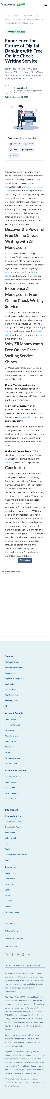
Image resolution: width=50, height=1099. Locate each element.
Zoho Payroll (10, 838)
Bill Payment (18, 605)
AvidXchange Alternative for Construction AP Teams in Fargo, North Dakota (24, 601)
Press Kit (9, 906)
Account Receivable (13, 667)
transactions (26, 417)
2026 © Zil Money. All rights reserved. (22, 965)
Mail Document (11, 695)
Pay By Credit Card (21, 584)
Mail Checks (10, 747)
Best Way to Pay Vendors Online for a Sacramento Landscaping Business (21, 622)
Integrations (10, 673)
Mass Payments (12, 736)
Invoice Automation (13, 758)
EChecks (9, 752)
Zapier (8, 849)
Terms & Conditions (14, 938)
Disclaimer (10, 923)
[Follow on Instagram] (23, 954)
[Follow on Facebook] (12, 954)
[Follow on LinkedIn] (28, 954)
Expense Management (14, 678)
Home (7, 16)
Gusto (7, 843)
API (6, 706)
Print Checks (10, 741)
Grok (15, 150)
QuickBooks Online (13, 816)
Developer (9, 884)
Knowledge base (12, 912)
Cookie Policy (11, 946)
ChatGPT (16, 144)
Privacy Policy (11, 931)
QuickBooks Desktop (14, 821)
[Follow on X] (7, 954)
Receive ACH (10, 799)
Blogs (16, 16)
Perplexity (29, 150)
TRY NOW (25, 560)
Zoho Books (10, 832)
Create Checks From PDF (16, 854)
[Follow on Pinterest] (18, 954)
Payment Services (30, 16)
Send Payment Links (13, 782)
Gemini (15, 155)
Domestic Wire (11, 763)
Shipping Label (11, 700)
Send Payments (11, 719)
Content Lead (20, 88)
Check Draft (10, 788)
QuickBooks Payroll (13, 827)
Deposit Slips (10, 690)
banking (9, 462)
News (7, 895)
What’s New (10, 879)
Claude (31, 144)
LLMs (7, 890)
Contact (8, 901)
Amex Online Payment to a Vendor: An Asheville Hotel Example (21, 580)
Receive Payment (12, 725)
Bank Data (9, 684)
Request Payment (12, 777)
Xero (7, 860)
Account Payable (12, 662)
